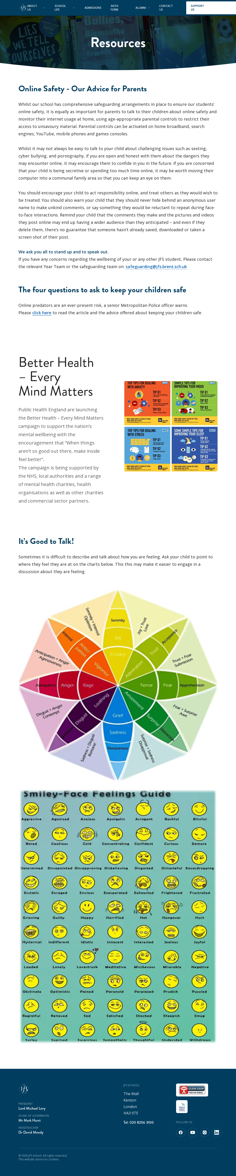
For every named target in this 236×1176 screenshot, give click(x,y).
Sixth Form (114, 8)
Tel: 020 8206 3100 (139, 1122)
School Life (60, 8)
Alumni (141, 8)
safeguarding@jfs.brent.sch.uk (156, 266)
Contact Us (166, 8)
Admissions (93, 8)
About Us (32, 8)
